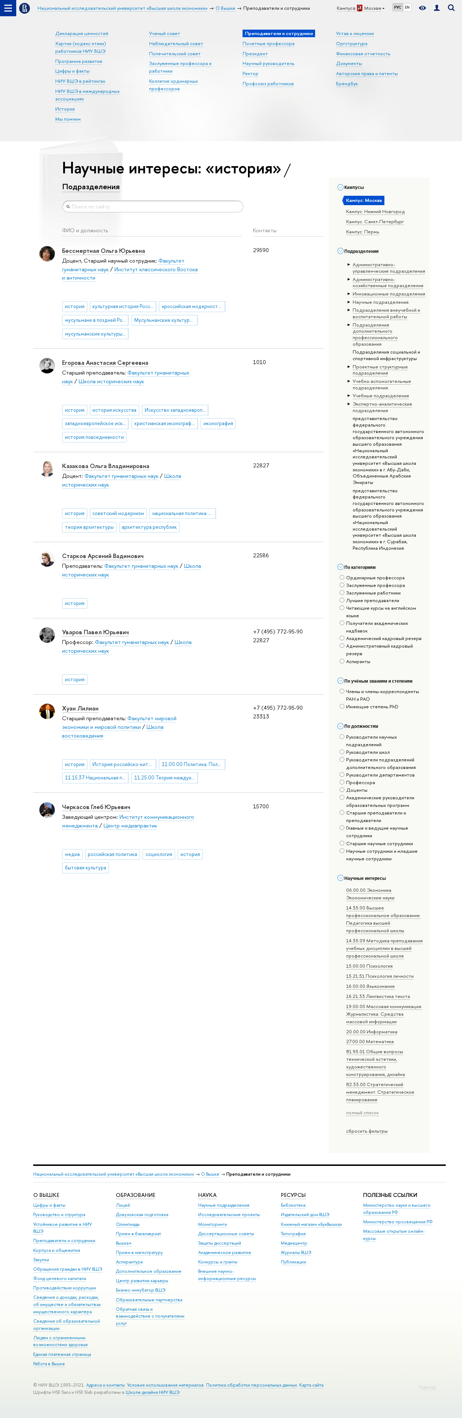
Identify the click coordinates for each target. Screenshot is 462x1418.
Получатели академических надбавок (377, 627)
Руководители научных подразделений (371, 741)
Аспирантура (129, 1262)
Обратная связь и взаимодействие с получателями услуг (150, 1316)
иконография (218, 423)
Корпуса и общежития (56, 1250)
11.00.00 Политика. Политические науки (194, 764)
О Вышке (210, 1174)
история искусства (114, 410)
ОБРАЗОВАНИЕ (135, 1195)
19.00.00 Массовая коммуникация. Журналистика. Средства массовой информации (384, 1014)
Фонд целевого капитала (59, 1278)
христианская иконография (165, 423)
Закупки (41, 1260)
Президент (255, 53)
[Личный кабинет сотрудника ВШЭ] (436, 8)
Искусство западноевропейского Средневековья (177, 410)
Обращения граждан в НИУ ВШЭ (68, 1269)
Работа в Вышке (49, 1364)
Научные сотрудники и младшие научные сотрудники (382, 855)
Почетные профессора (269, 43)
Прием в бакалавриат (138, 1234)
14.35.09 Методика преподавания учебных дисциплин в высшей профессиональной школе (384, 948)
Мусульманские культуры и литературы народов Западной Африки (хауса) (166, 320)
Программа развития (78, 61)
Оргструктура (351, 43)
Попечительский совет (175, 53)
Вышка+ (124, 1243)
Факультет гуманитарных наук (121, 476)
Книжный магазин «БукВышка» (311, 1224)
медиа (72, 854)
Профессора (360, 782)
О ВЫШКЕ (46, 1195)
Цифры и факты (72, 71)
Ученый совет (164, 33)
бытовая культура (85, 867)
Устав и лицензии (355, 33)
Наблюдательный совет (176, 43)
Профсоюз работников (268, 83)
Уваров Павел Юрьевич (95, 632)
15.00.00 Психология (369, 966)
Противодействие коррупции (64, 1288)
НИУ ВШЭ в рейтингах (80, 81)
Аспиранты (358, 661)
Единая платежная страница (62, 1354)
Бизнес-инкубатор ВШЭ (141, 1290)
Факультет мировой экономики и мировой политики (119, 722)
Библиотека (293, 1205)
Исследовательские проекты (229, 1214)
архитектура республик (149, 527)
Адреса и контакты (105, 1385)
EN (407, 7)
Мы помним (68, 119)
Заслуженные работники (373, 592)
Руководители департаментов (380, 774)
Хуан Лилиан (80, 708)
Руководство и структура (59, 1214)
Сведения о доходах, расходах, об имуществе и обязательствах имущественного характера (67, 1304)
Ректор (250, 73)
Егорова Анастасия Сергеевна (105, 362)
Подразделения (91, 186)
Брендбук (347, 83)
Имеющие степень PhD (372, 706)
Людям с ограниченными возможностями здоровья (60, 1341)
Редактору (427, 1387)
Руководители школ (368, 752)
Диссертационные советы (226, 1234)
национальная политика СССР (184, 513)
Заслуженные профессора (375, 585)
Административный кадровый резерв (379, 650)
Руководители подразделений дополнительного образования (381, 763)
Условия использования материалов (165, 1385)
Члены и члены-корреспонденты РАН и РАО (382, 695)
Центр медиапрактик (130, 825)
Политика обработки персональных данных (251, 1385)
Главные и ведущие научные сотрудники (377, 832)
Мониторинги (212, 1224)
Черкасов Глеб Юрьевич (96, 807)
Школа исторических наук (111, 381)
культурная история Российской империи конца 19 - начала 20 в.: (124, 306)
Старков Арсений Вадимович (103, 556)
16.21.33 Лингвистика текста (378, 996)
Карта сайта (311, 1385)
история (74, 306)
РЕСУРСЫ (293, 1195)
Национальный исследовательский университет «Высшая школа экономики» (113, 1174)
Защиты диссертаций (219, 1243)
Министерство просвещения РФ (398, 1222)
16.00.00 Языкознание (370, 986)
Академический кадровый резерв (384, 638)
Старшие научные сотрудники (379, 843)
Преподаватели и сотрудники (64, 1240)
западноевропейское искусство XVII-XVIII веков (97, 423)
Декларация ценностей (81, 33)
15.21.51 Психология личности (380, 976)
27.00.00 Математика (370, 1041)
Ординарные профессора (375, 577)
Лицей (123, 1205)
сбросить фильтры (367, 1131)
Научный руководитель (269, 63)
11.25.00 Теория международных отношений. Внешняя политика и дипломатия (166, 777)
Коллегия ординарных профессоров (173, 85)
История (65, 108)
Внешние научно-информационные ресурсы (227, 1274)
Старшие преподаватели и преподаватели (376, 816)
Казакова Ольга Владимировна (105, 466)
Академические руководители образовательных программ (380, 801)
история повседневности (94, 437)
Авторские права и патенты (367, 73)
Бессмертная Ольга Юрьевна (103, 250)
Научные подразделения (223, 1205)
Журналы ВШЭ (296, 1252)
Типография (293, 1234)
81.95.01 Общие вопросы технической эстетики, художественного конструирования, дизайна (375, 1062)
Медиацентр (294, 1243)
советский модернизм (118, 513)
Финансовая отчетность (363, 53)
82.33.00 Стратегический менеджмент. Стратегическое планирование (380, 1092)
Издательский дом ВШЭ (305, 1214)
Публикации (293, 1262)
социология (158, 854)
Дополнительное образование (149, 1271)
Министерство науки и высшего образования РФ (397, 1208)
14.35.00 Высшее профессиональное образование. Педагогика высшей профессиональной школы (383, 919)
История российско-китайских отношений (124, 764)
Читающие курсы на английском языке (381, 612)
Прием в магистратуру (139, 1252)
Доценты (356, 790)
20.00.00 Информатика (371, 1031)
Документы (349, 63)
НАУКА (207, 1195)
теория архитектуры (89, 527)
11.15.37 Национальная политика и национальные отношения (97, 777)
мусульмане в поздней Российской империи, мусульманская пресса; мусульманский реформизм (97, 320)
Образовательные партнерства (149, 1300)
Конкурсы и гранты (217, 1262)
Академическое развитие (224, 1252)
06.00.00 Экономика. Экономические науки (370, 894)
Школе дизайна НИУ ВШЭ (153, 1392)
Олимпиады (128, 1224)
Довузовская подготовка (142, 1214)
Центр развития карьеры (142, 1281)
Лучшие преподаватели (372, 600)
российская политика (112, 854)
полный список (362, 1112)
